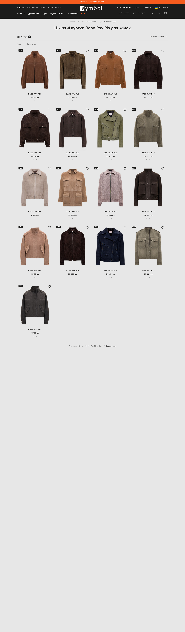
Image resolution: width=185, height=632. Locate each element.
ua (164, 8)
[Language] (157, 8)
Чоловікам (32, 7)
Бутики (137, 8)
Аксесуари (73, 13)
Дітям (43, 7)
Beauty (59, 7)
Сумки (62, 13)
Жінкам (21, 7)
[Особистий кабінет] (152, 13)
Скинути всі (31, 44)
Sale (83, 13)
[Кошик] (165, 13)
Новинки (21, 13)
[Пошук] (118, 13)
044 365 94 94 (124, 7)
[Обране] (158, 13)
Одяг (44, 13)
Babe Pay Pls (35, 94)
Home (50, 7)
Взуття (53, 13)
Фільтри (25, 37)
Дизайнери (33, 13)
